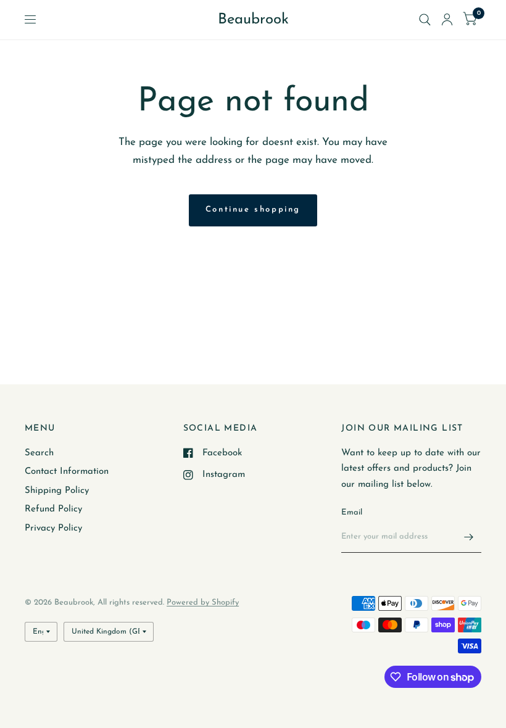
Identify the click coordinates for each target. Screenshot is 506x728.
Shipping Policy (57, 490)
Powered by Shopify (203, 602)
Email (351, 512)
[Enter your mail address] (469, 537)
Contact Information (67, 471)
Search (39, 453)
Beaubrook (253, 19)
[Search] (425, 19)
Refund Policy (53, 509)
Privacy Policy (53, 528)
